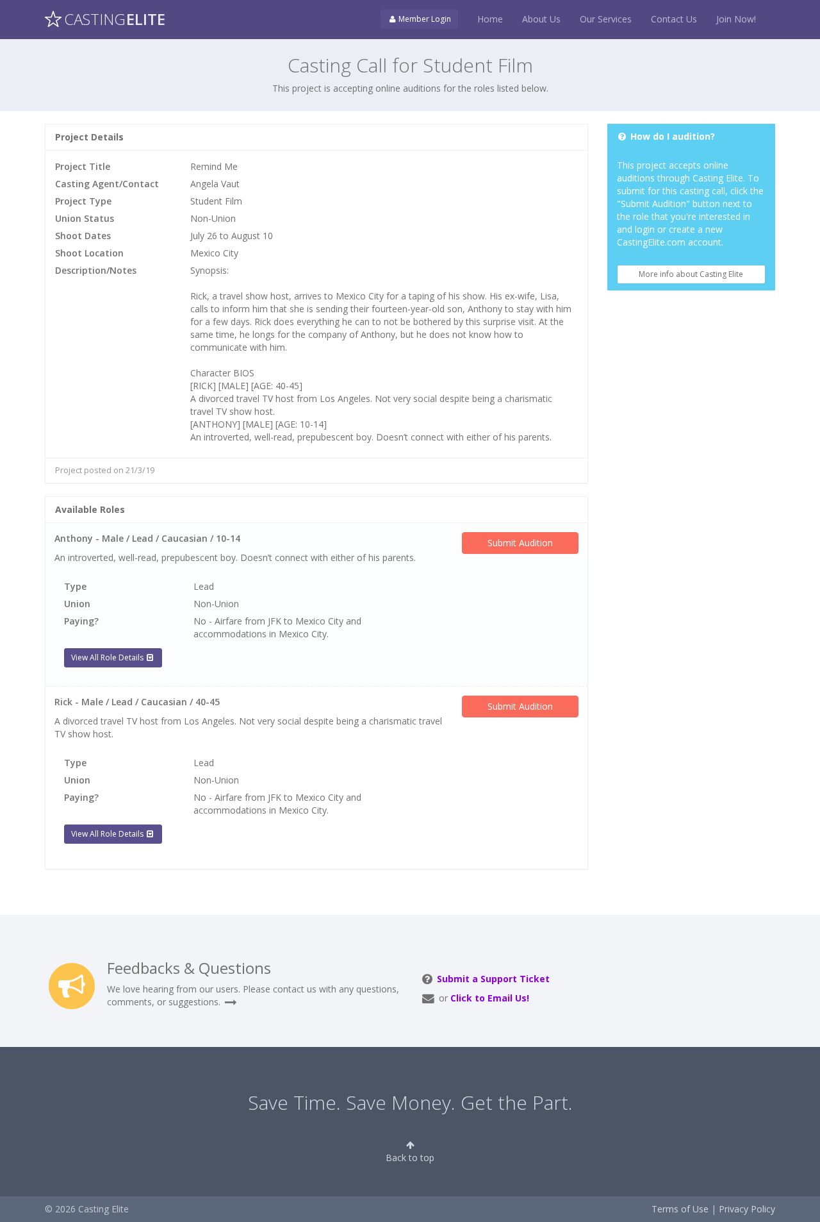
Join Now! (736, 19)
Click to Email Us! (489, 998)
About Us (541, 19)
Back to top (410, 1157)
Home (490, 19)
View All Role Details (108, 657)
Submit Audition (520, 543)
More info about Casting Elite (691, 274)
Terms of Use (680, 1209)
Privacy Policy (747, 1209)
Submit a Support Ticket (493, 979)
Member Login (424, 18)
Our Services (606, 19)
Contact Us (674, 19)
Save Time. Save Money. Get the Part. (410, 1102)
